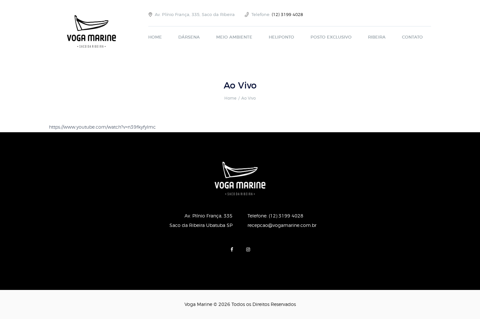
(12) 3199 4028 (287, 15)
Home (230, 98)
